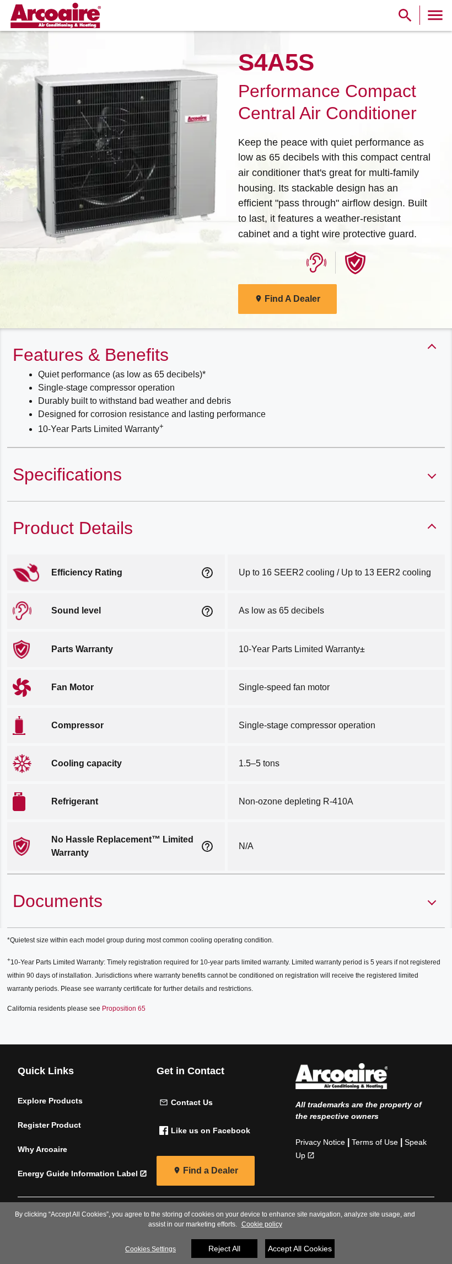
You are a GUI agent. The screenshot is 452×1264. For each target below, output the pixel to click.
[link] (54, 15)
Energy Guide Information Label (78, 1173)
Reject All (224, 1248)
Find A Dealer (292, 298)
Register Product (49, 1125)
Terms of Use (375, 1142)
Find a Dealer (210, 1170)
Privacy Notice (320, 1142)
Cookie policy (261, 1224)
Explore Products (50, 1100)
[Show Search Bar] (405, 15)
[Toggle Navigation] (435, 15)
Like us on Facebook (210, 1130)
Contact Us (192, 1102)
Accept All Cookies (300, 1248)
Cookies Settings (150, 1249)
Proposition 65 (124, 1008)
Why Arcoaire (42, 1149)
